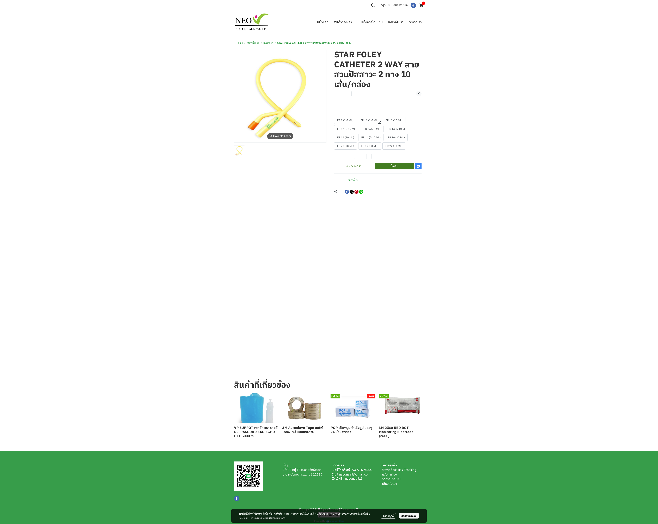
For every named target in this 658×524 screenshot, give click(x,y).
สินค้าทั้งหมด (253, 43)
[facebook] (413, 5)
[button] (373, 5)
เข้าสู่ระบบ (384, 5)
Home (240, 43)
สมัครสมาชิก (400, 5)
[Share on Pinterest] (356, 192)
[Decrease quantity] (356, 156)
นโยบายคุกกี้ (279, 517)
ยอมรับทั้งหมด (409, 515)
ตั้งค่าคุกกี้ (388, 515)
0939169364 (258, 5)
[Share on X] (352, 192)
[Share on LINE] (361, 192)
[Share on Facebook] (347, 192)
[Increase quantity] (369, 156)
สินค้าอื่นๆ (268, 43)
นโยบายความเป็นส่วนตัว (256, 517)
